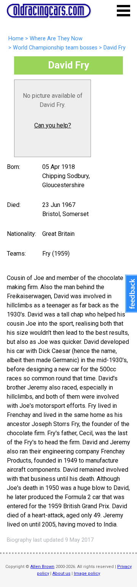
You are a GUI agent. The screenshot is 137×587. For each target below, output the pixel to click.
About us (61, 573)
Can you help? (52, 125)
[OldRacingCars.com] (49, 13)
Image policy (87, 573)
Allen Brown (42, 566)
